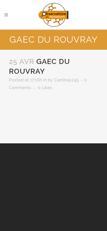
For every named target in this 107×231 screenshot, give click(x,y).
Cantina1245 (66, 80)
